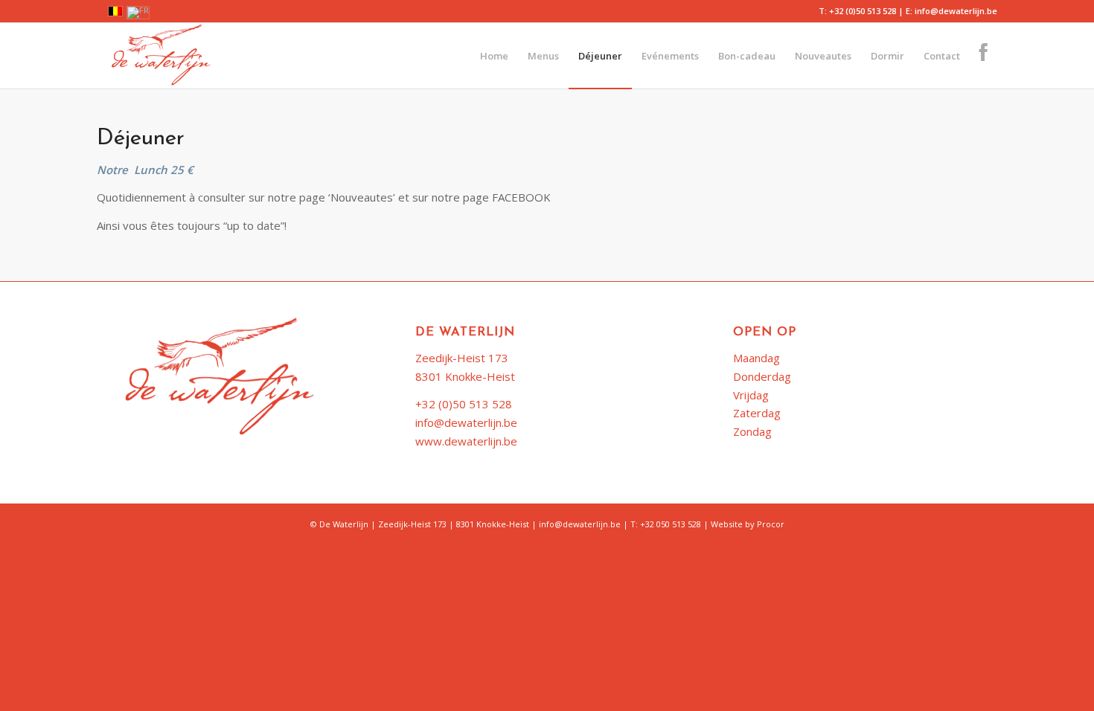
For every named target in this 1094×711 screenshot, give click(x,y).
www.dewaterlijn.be (466, 441)
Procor (770, 524)
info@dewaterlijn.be (466, 422)
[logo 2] (155, 56)
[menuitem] (494, 56)
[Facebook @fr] (983, 56)
